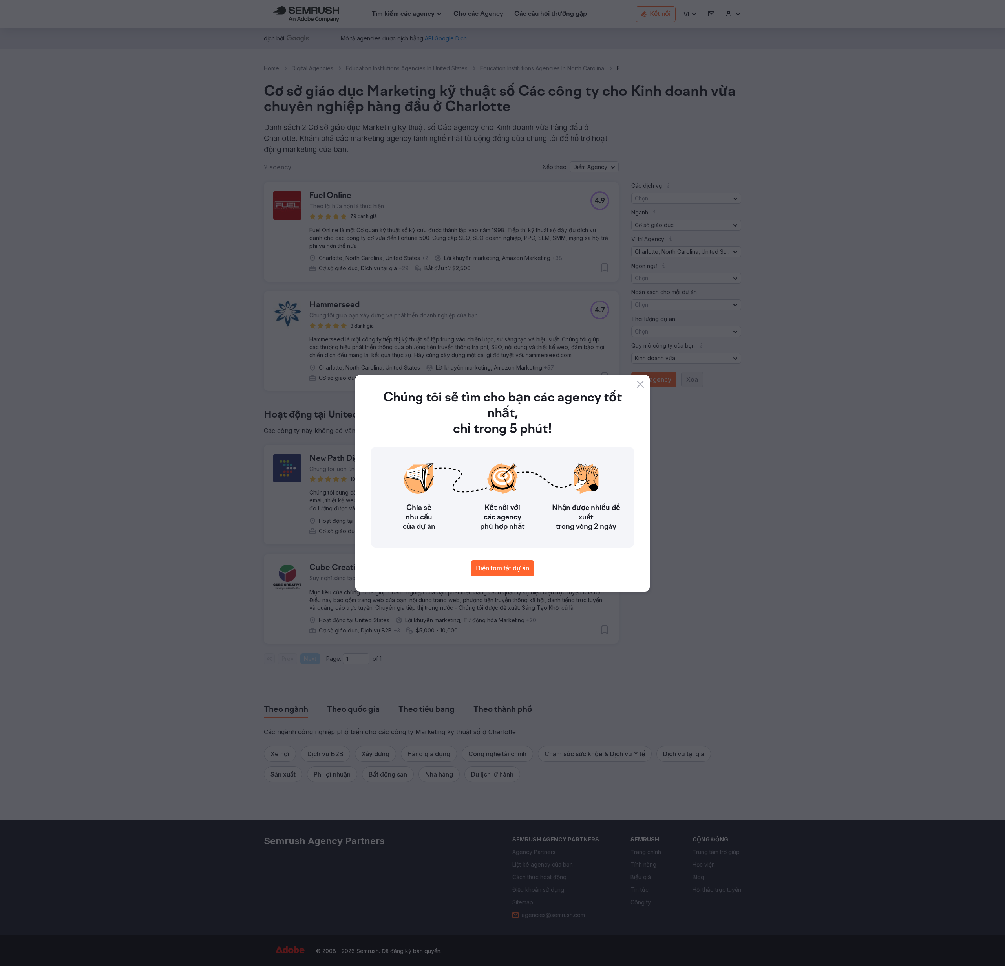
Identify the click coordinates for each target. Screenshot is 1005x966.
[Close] (640, 384)
